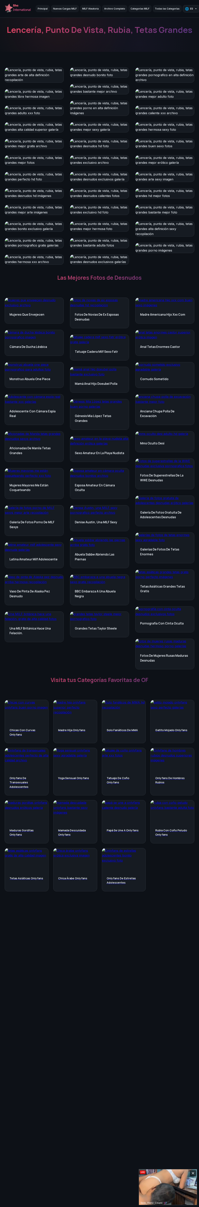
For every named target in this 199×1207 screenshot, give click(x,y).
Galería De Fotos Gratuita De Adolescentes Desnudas (161, 514)
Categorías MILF (140, 8)
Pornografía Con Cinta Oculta (162, 623)
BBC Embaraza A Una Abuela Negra (95, 593)
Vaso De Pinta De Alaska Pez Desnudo (30, 593)
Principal (43, 8)
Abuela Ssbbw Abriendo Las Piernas (94, 556)
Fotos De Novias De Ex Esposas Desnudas (97, 317)
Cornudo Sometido (154, 379)
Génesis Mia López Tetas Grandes (93, 418)
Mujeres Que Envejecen (27, 315)
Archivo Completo (114, 8)
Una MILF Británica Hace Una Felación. (30, 630)
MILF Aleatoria (90, 8)
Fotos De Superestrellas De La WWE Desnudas (161, 477)
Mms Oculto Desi (152, 443)
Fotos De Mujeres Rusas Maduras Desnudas (164, 658)
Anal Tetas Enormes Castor (160, 347)
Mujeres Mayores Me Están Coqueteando (29, 487)
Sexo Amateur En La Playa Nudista (99, 453)
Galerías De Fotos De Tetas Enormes (159, 551)
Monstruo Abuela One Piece (30, 379)
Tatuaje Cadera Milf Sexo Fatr (96, 352)
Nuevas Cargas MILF (65, 8)
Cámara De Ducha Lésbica (28, 347)
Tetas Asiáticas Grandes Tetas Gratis (162, 588)
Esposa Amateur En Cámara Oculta (95, 487)
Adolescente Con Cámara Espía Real (33, 413)
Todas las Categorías (167, 8)
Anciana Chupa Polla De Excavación (157, 413)
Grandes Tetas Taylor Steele (96, 628)
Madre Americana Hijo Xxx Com (162, 315)
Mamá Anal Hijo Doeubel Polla (96, 384)
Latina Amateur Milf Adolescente (34, 559)
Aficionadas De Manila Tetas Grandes (30, 450)
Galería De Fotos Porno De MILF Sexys (32, 524)
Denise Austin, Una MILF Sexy (96, 522)
